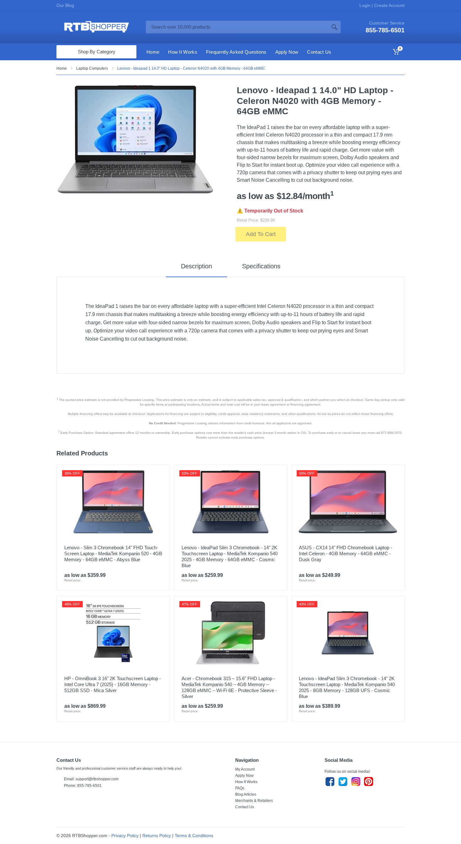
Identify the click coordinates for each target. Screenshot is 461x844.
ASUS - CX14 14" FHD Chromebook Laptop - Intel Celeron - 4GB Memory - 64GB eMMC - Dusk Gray (345, 553)
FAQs (239, 788)
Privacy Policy (125, 835)
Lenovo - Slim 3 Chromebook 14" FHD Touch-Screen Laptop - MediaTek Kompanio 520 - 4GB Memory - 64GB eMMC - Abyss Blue (113, 553)
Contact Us (244, 807)
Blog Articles (245, 794)
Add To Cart (261, 234)
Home (61, 68)
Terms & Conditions (194, 835)
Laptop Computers (92, 68)
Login (365, 5)
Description (196, 266)
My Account (245, 769)
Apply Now (244, 775)
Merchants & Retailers (254, 800)
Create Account (389, 5)
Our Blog (65, 5)
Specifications (261, 266)
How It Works (246, 782)
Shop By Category (96, 51)
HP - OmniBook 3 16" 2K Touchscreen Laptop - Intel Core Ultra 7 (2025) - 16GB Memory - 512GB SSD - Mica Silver (112, 684)
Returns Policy (156, 835)
